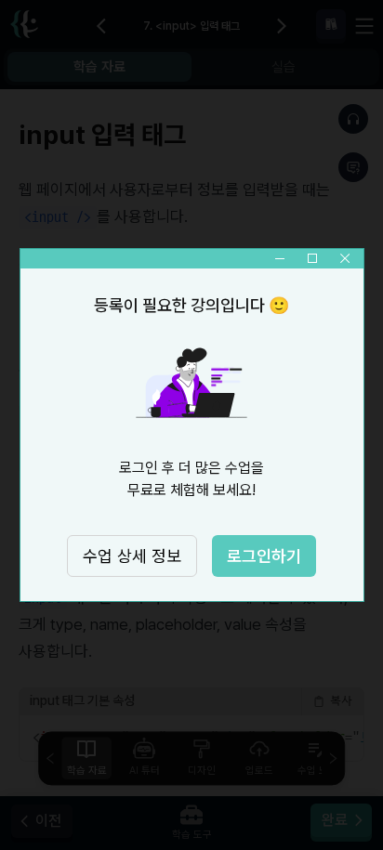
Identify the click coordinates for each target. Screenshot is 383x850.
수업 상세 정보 (132, 556)
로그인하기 (264, 556)
